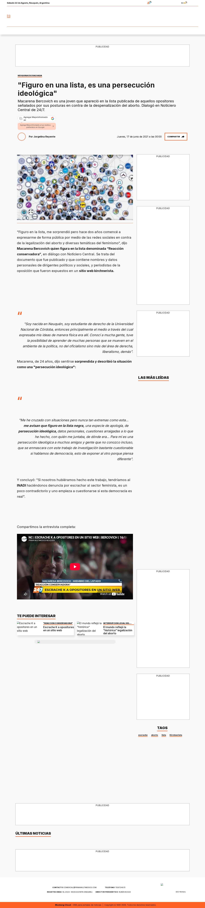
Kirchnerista (176, 735)
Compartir (173, 136)
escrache (143, 735)
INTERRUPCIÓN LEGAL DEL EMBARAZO (116, 623)
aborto (154, 735)
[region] (102, 55)
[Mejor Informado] (102, 16)
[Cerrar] (53, 126)
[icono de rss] (195, 16)
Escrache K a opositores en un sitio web (58, 629)
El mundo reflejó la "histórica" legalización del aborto (117, 630)
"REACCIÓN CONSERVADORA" (58, 623)
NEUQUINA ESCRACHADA (30, 75)
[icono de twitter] (182, 16)
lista (164, 735)
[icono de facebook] (176, 16)
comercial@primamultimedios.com (74, 887)
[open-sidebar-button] (9, 16)
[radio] (140, 3)
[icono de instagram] (189, 16)
